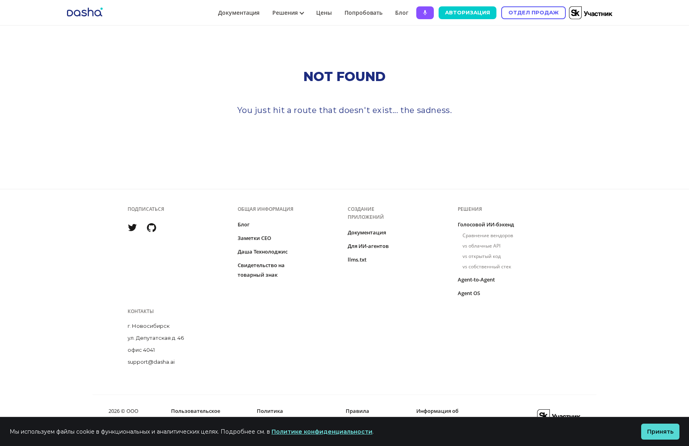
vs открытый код (482, 256)
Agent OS (469, 293)
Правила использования (366, 415)
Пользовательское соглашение (195, 415)
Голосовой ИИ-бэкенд (486, 224)
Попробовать (363, 12)
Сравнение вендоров (488, 235)
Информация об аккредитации (437, 415)
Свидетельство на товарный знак (261, 270)
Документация (239, 12)
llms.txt (357, 259)
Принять (660, 431)
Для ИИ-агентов (368, 246)
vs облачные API (481, 245)
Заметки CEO (254, 238)
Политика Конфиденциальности (286, 415)
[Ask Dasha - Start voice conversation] (425, 12)
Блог (401, 12)
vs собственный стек (487, 266)
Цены (324, 12)
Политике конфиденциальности (322, 431)
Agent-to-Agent (476, 279)
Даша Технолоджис (262, 251)
